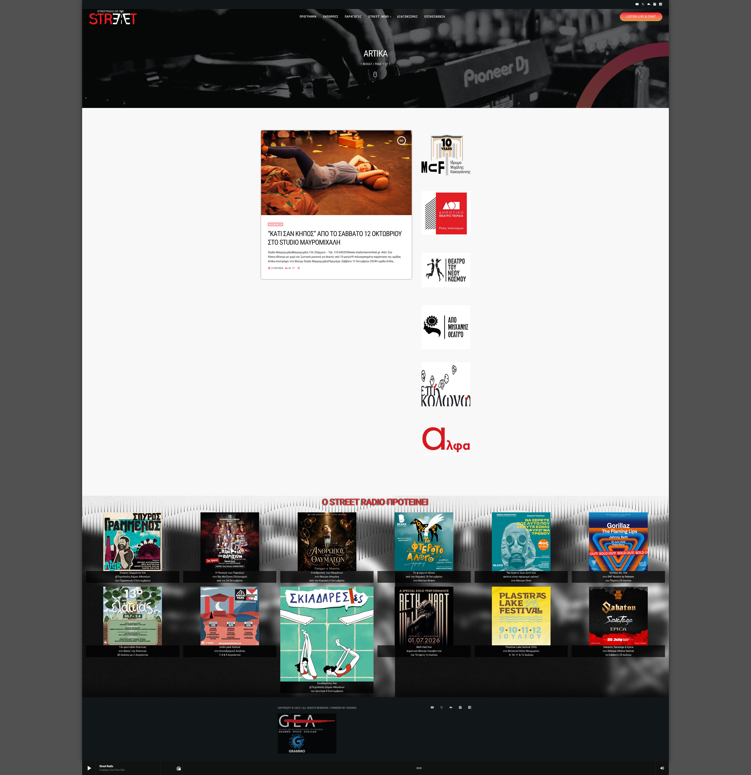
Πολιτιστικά (275, 224)
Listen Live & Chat (641, 17)
